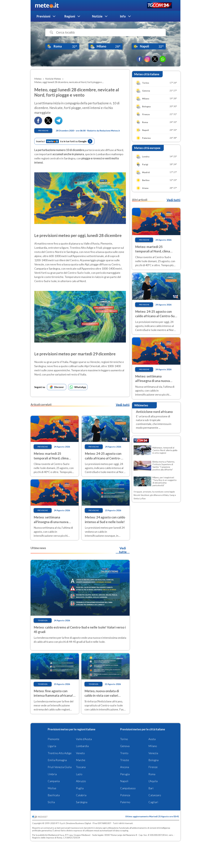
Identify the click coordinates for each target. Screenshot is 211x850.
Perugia (125, 774)
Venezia (153, 753)
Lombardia (82, 746)
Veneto (80, 753)
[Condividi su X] (48, 123)
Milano (152, 746)
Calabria (81, 795)
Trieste (124, 760)
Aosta (152, 739)
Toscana (81, 767)
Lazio (79, 774)
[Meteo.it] (46, 5)
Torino (124, 739)
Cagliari (153, 802)
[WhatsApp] (163, 59)
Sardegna (81, 802)
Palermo (125, 802)
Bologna (153, 760)
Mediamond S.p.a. (56, 835)
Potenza (125, 795)
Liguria (52, 746)
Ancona (124, 767)
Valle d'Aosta (84, 739)
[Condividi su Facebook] (38, 123)
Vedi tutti (122, 405)
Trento (124, 753)
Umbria (52, 774)
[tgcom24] (159, 5)
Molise (52, 788)
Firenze (153, 767)
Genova (124, 746)
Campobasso (128, 788)
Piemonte (53, 739)
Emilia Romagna (57, 760)
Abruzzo (81, 781)
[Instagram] (147, 59)
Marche (80, 760)
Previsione (43, 130)
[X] (155, 59)
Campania (54, 781)
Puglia (80, 788)
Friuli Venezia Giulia (60, 767)
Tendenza (42, 620)
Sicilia (51, 802)
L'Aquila (153, 781)
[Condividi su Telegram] (58, 123)
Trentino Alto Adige (60, 753)
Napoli (124, 781)
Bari (151, 788)
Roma (151, 774)
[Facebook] (139, 59)
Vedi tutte (123, 550)
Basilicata (54, 795)
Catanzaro (154, 795)
